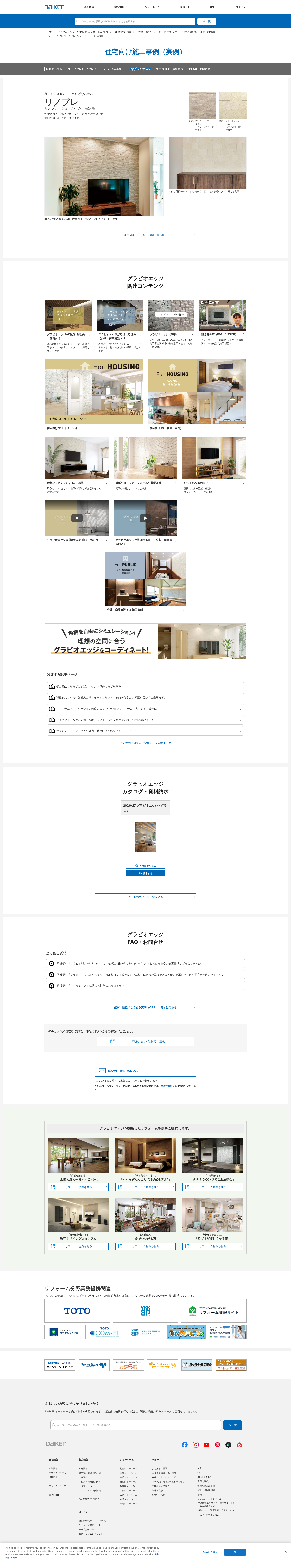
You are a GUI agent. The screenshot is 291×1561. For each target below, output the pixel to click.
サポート (156, 1459)
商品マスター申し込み (208, 1514)
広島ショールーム (128, 1494)
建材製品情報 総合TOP (90, 1473)
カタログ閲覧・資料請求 (164, 1473)
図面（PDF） (203, 1481)
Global (55, 1494)
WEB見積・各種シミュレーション (168, 1481)
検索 (207, 21)
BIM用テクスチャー (207, 1477)
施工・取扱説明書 (206, 1490)
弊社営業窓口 (168, 1085)
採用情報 (53, 1477)
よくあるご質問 (159, 1468)
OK (235, 1552)
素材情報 (83, 1468)
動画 (199, 1494)
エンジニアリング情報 (90, 1490)
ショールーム (127, 1459)
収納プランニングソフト (91, 1533)
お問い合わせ (158, 1494)
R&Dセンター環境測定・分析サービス (215, 1510)
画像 (199, 1468)
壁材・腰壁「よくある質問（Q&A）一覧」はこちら (145, 1007)
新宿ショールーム (128, 1481)
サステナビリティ (57, 1473)
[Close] (285, 1551)
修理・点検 (157, 1490)
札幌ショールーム (128, 1468)
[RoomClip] (239, 1446)
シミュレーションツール (209, 1498)
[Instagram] (196, 1446)
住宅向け (85, 1477)
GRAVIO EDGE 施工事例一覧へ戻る (145, 235)
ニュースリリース (57, 1486)
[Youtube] (206, 1446)
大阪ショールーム (128, 1490)
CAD (199, 1472)
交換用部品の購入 (160, 1486)
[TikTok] (228, 1446)
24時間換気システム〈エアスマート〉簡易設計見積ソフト (216, 1504)
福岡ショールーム (128, 1503)
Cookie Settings (210, 1552)
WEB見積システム (88, 1529)
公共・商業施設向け (91, 1481)
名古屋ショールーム (129, 1486)
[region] (145, 1552)
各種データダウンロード (164, 1477)
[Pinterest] (217, 1446)
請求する (147, 873)
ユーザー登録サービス (90, 1525)
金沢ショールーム (128, 1477)
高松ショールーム (128, 1499)
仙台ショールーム (128, 1473)
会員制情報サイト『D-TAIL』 (93, 1520)
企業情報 (53, 1468)
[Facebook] (185, 1446)
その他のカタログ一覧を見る (145, 897)
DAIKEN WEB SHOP (89, 1499)
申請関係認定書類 (206, 1485)
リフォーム (86, 1486)
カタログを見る (147, 865)
